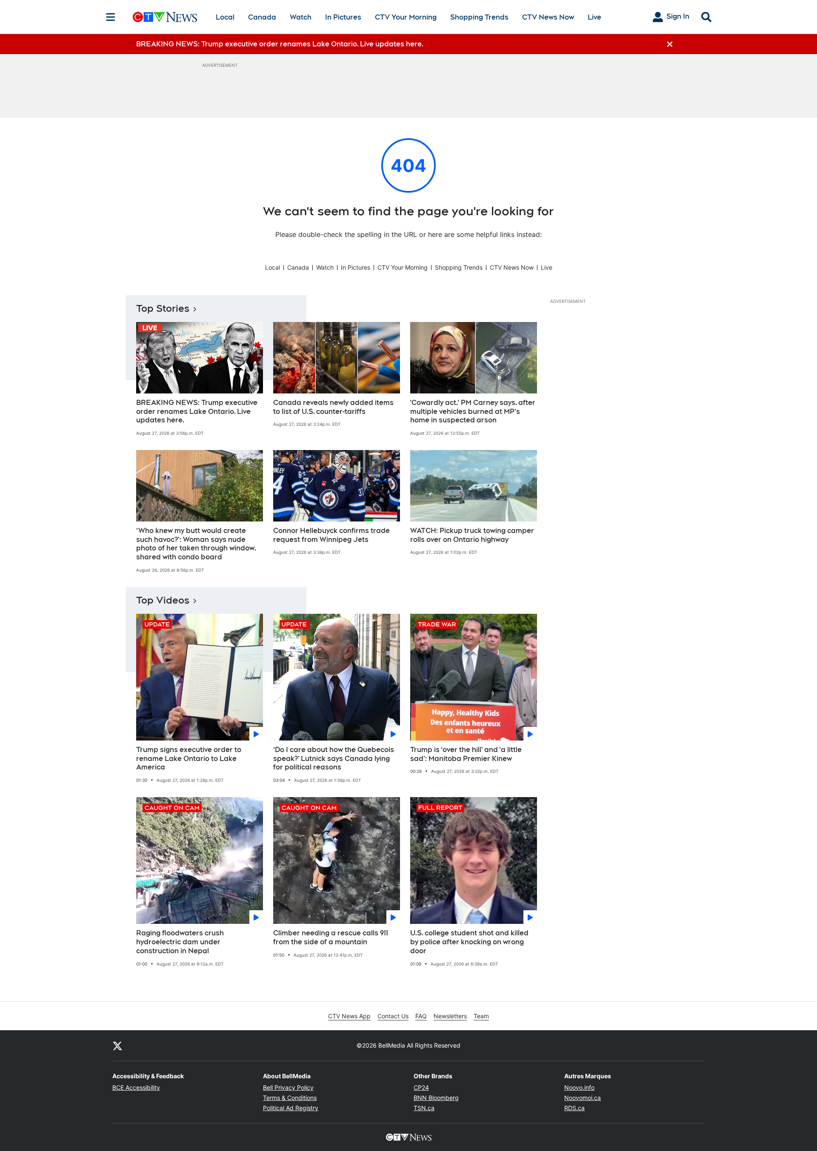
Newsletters (450, 1016)
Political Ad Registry (290, 1107)
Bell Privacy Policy (288, 1087)
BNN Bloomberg (436, 1097)
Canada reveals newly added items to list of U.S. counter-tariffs (333, 407)
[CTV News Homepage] (165, 17)
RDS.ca (574, 1107)
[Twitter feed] (117, 1045)
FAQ (421, 1016)
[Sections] (110, 17)
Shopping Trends (479, 17)
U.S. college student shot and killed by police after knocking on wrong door (469, 942)
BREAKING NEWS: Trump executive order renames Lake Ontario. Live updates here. (196, 412)
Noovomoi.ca (582, 1097)
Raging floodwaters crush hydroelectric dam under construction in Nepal (180, 942)
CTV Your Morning (406, 17)
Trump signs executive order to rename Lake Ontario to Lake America (188, 759)
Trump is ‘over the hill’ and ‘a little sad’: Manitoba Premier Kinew (466, 754)
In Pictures (343, 17)
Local (225, 17)
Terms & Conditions (290, 1097)
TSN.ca (424, 1107)
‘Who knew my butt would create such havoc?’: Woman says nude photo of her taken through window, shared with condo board (196, 544)
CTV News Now (548, 17)
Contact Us (392, 1016)
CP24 (421, 1087)
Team (481, 1016)
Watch (300, 17)
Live (594, 17)
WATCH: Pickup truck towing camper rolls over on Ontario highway (472, 535)
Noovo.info (579, 1087)
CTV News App (349, 1016)
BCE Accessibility (136, 1087)
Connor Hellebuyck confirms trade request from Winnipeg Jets (331, 535)
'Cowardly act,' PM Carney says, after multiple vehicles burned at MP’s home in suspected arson (472, 412)
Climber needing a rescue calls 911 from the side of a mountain (330, 937)
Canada (262, 17)
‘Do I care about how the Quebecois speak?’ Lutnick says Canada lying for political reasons (333, 759)
